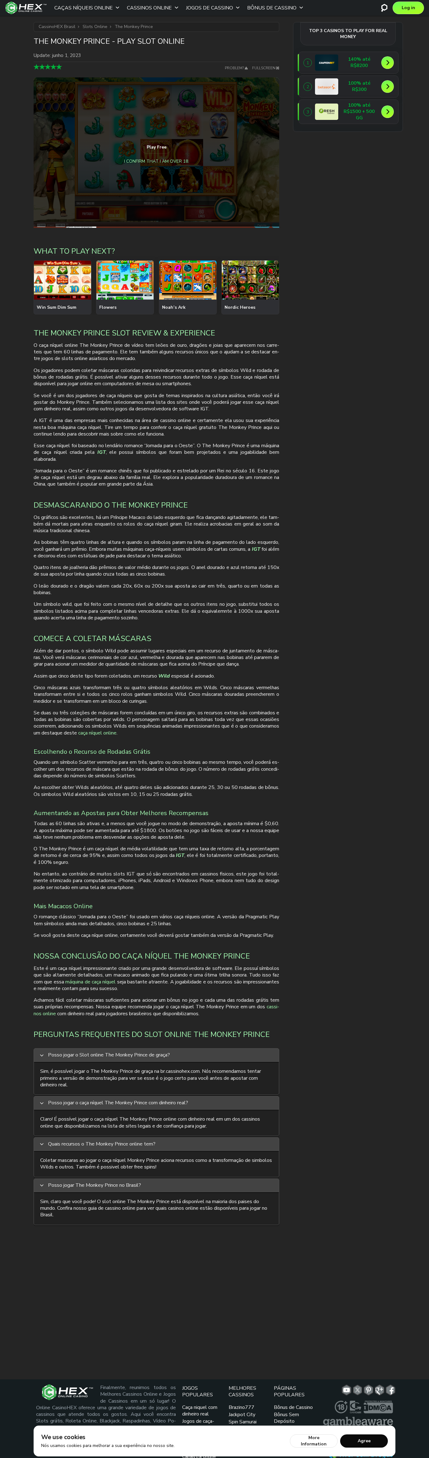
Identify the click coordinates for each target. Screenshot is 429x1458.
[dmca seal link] (378, 1407)
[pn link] (368, 1390)
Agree (364, 1441)
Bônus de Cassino (293, 1407)
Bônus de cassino (271, 7)
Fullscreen (263, 67)
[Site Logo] (26, 8)
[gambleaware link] (358, 1422)
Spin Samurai (243, 1421)
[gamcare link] (355, 1407)
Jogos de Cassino (209, 7)
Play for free (62, 287)
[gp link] (379, 1390)
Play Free (156, 147)
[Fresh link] (326, 112)
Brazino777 (241, 1407)
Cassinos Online (149, 7)
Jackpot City (242, 1414)
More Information (314, 1441)
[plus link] (341, 1407)
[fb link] (390, 1390)
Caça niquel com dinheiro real (199, 1410)
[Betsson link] (326, 86)
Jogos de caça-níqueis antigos (198, 1424)
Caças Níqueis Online (83, 7)
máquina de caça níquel (90, 981)
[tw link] (357, 1390)
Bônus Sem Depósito (286, 1418)
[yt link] (346, 1390)
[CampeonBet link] (326, 62)
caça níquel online (97, 732)
